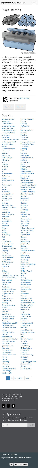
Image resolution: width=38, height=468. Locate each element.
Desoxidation (6, 282)
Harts (23, 269)
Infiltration (24, 321)
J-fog (22, 334)
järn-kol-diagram (26, 339)
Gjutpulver (24, 205)
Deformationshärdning (10, 275)
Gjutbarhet (24, 201)
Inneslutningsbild (27, 323)
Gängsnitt (24, 248)
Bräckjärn (5, 223)
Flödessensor (25, 151)
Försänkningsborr (27, 182)
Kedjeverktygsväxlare (28, 362)
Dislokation (6, 287)
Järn (22, 337)
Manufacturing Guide (13, 2)
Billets (4, 178)
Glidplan (23, 212)
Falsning (24, 121)
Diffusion (5, 284)
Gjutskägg (24, 210)
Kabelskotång (25, 346)
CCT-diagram (6, 241)
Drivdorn (5, 307)
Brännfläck (5, 226)
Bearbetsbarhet (7, 174)
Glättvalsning (25, 214)
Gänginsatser (25, 244)
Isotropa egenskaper (28, 332)
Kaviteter (24, 359)
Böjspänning (6, 235)
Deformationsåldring (9, 278)
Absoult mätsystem (8, 126)
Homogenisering (26, 280)
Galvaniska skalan (27, 189)
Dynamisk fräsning (8, 316)
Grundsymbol (25, 232)
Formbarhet (25, 155)
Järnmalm (24, 341)
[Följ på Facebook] (13, 406)
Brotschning (6, 212)
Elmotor (4, 359)
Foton (23, 164)
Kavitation (24, 357)
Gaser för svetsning (28, 192)
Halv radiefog (25, 257)
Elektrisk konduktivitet (9, 339)
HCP (22, 275)
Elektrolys (5, 348)
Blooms (4, 187)
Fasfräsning (25, 126)
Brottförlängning (8, 214)
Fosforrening (25, 162)
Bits (3, 182)
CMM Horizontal (8, 262)
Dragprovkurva (7, 298)
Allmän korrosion (8, 128)
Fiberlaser (24, 135)
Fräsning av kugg (27, 171)
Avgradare (5, 153)
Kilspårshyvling (26, 368)
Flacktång (24, 139)
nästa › (20, 378)
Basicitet (5, 167)
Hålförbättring (24, 98)
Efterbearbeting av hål (9, 323)
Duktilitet (5, 312)
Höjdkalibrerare (26, 307)
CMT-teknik (6, 264)
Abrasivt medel (7, 124)
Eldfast (4, 330)
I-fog (22, 312)
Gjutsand (24, 207)
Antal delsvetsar (7, 144)
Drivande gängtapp (8, 305)
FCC (22, 128)
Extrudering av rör (27, 119)
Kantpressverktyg (27, 355)
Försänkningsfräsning (28, 185)
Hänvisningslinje (26, 300)
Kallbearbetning (26, 348)
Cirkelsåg (5, 253)
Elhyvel (4, 357)
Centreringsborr (7, 244)
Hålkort (23, 291)
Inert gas (24, 319)
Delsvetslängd (7, 280)
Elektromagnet (7, 350)
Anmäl (31, 425)
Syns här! (8, 107)
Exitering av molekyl (9, 368)
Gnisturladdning (26, 219)
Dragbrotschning (8, 291)
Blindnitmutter (7, 185)
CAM (3, 239)
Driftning (5, 303)
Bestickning (6, 176)
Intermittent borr (27, 330)
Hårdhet (23, 296)
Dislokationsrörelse (9, 289)
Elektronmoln (6, 352)
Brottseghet (6, 219)
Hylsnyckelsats (26, 282)
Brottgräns (6, 217)
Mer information (21, 464)
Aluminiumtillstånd (8, 133)
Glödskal (24, 217)
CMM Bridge (6, 255)
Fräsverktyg (25, 176)
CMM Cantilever (7, 257)
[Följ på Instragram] (8, 406)
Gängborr (24, 239)
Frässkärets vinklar (27, 174)
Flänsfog (24, 149)
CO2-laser (5, 266)
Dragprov (5, 296)
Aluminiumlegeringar (9, 130)
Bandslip (5, 164)
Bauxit (4, 169)
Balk (3, 162)
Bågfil (4, 230)
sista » (28, 378)
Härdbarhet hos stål (28, 303)
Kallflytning (25, 350)
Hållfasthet (25, 294)
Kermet (23, 366)
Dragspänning (7, 300)
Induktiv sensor (26, 316)
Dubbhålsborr (6, 309)
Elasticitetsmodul (8, 325)
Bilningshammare (8, 180)
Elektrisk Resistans (8, 341)
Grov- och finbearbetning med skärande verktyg (27, 228)
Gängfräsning (25, 241)
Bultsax (4, 228)
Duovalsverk (6, 314)
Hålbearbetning (26, 289)
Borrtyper (5, 203)
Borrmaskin (6, 201)
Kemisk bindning (26, 364)
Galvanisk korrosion (28, 187)
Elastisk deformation (9, 327)
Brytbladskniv (6, 221)
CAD (3, 237)
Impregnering (25, 314)
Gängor (23, 246)
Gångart (23, 237)
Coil (3, 269)
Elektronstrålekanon (9, 355)
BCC (3, 171)
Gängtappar (25, 255)
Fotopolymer (25, 167)
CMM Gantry (6, 260)
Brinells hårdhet (7, 205)
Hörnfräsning (25, 309)
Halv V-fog (24, 260)
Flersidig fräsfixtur (27, 144)
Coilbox (4, 271)
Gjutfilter (24, 203)
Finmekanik (24, 137)
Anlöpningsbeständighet (10, 139)
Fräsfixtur (24, 169)
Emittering (5, 362)
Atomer (4, 146)
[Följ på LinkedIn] (3, 406)
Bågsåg (4, 232)
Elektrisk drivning (8, 332)
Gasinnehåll (25, 198)
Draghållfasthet (7, 294)
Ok (11, 464)
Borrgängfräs (6, 196)
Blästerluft (5, 189)
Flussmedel (24, 146)
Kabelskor (24, 343)
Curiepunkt (5, 273)
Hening (23, 278)
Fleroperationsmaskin (28, 142)
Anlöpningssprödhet (9, 142)
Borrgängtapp (7, 198)
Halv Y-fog (24, 262)
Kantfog (23, 352)
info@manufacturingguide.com (10, 398)
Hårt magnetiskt (26, 298)
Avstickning (6, 155)
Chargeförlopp (7, 246)
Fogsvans (24, 153)
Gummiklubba (25, 235)
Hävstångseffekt (27, 305)
